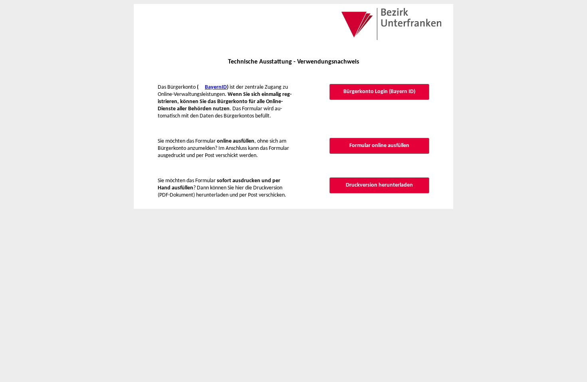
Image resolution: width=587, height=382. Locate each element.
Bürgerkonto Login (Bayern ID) (379, 92)
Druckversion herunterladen (379, 185)
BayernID (216, 87)
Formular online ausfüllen (379, 146)
